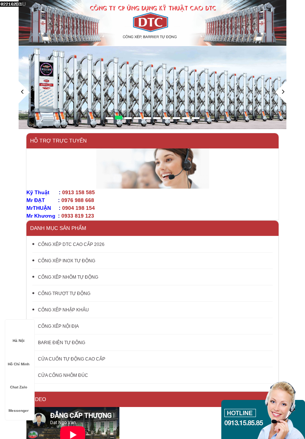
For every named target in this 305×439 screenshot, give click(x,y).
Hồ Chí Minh (18, 364)
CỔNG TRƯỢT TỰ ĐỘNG (64, 293)
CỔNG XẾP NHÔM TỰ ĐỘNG (68, 277)
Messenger (19, 410)
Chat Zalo (18, 387)
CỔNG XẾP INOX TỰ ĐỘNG (66, 260)
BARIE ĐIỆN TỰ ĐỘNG (61, 342)
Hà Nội (19, 341)
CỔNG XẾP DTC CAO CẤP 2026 (71, 244)
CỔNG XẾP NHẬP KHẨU (63, 310)
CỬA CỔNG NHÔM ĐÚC (63, 375)
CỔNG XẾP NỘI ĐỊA (58, 326)
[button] (24, 105)
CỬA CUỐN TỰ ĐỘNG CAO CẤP (71, 359)
